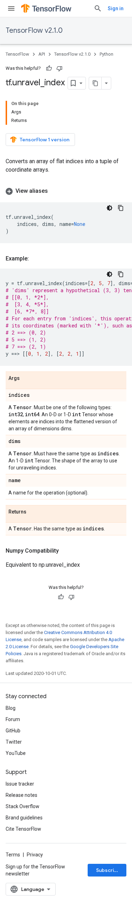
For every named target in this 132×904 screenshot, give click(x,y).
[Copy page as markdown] (95, 83)
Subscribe (108, 870)
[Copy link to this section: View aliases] (55, 191)
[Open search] (98, 8)
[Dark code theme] (109, 208)
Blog (10, 708)
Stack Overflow (22, 806)
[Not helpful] (59, 68)
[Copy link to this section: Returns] (33, 512)
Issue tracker (20, 784)
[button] (66, 191)
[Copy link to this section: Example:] (36, 258)
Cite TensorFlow (23, 829)
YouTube (16, 753)
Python (106, 54)
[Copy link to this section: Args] (27, 378)
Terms (13, 854)
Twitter (14, 742)
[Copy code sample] (120, 208)
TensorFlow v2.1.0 (34, 30)
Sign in (116, 8)
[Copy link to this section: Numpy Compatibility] (66, 551)
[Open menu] (11, 8)
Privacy (35, 854)
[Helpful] (49, 68)
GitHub (13, 730)
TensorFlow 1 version (44, 139)
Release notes (21, 795)
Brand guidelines (24, 817)
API (41, 54)
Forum (13, 719)
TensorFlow (17, 54)
